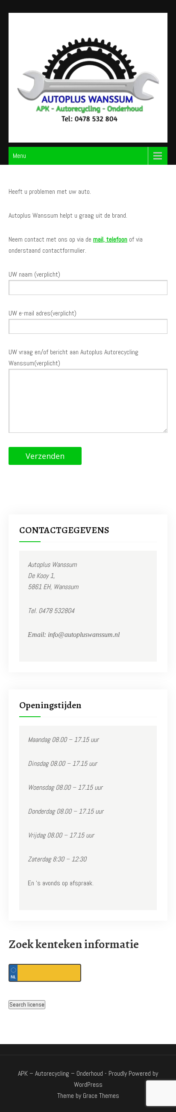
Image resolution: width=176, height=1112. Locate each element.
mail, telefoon (110, 239)
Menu (19, 155)
